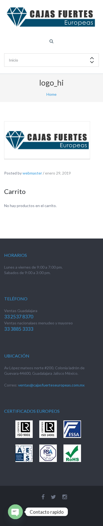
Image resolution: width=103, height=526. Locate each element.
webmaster (32, 173)
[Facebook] (42, 497)
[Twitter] (53, 497)
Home (51, 94)
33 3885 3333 (18, 329)
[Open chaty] (15, 511)
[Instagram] (64, 497)
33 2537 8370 (18, 316)
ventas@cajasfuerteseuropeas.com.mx (51, 385)
